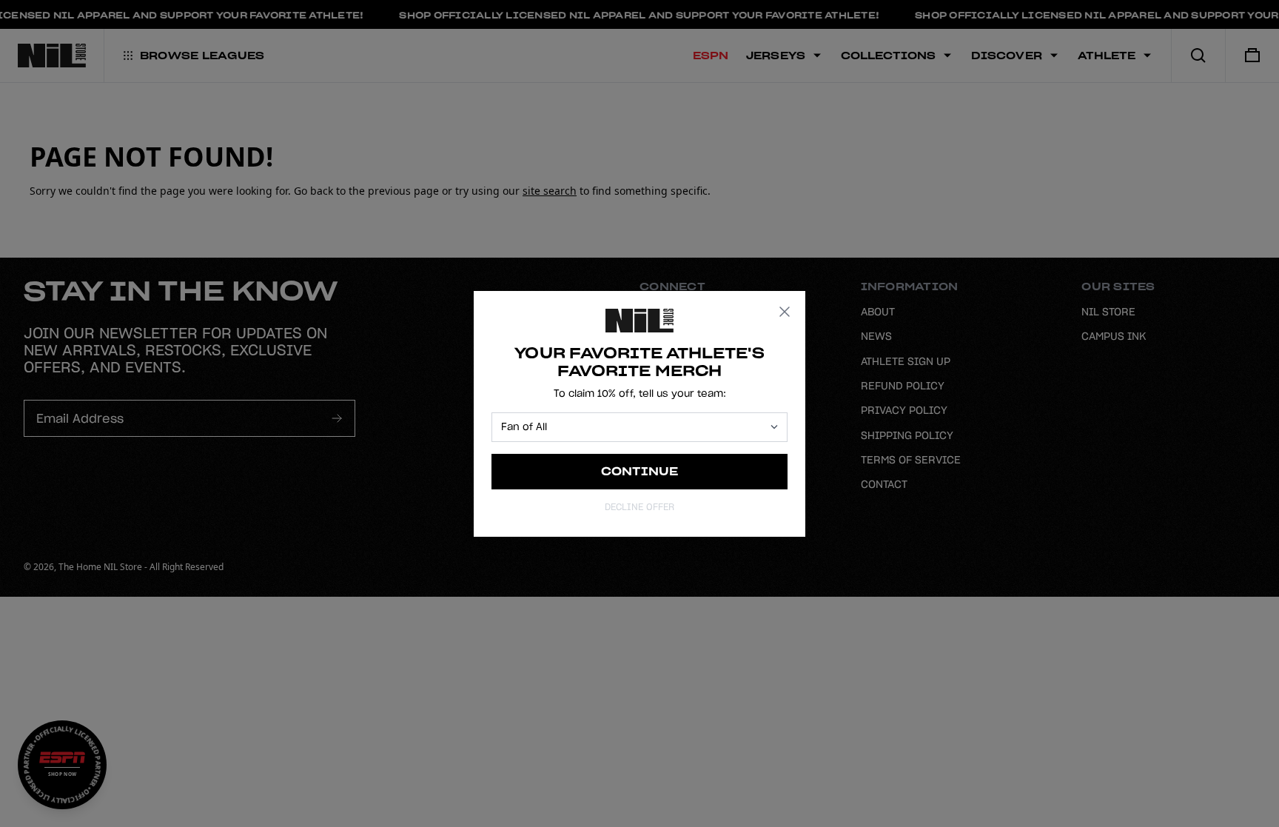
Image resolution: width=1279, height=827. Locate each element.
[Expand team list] (774, 426)
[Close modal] (784, 312)
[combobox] (633, 427)
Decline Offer (639, 506)
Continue (640, 471)
